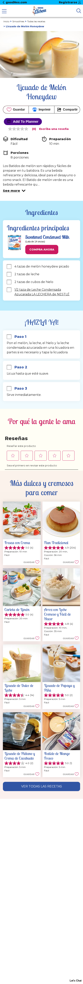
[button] (14, 190)
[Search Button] (78, 11)
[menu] (4, 11)
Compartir (70, 109)
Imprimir (45, 109)
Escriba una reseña (54, 129)
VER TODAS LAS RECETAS (41, 786)
